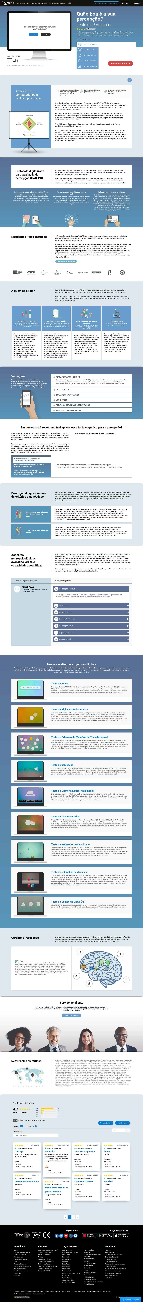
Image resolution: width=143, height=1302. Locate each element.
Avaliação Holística (44, 1259)
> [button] (77, 1217)
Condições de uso (19, 1291)
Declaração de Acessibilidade (23, 1294)
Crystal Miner (66, 1259)
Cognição (17, 1262)
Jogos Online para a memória (94, 1282)
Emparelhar (66, 1275)
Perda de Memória (20, 1264)
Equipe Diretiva (44, 1291)
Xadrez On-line (67, 1250)
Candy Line (87, 1268)
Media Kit (69, 1291)
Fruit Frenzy (66, 1255)
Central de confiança (39, 1294)
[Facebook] (56, 1236)
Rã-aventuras (88, 1265)
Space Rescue (67, 1278)
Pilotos (40, 1257)
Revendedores (109, 1252)
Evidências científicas (57, 3)
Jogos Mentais (89, 1284)
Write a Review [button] (123, 1123)
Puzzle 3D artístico (90, 1263)
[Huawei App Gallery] (89, 1235)
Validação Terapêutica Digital (48, 1250)
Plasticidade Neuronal (21, 1259)
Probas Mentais (110, 1259)
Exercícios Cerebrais (112, 1257)
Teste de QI (108, 1278)
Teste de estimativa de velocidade (70, 844)
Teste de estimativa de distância (69, 872)
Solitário (65, 1262)
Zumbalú (87, 1275)
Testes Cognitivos (23, 3)
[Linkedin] (75, 1236)
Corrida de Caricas (68, 1282)
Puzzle (86, 1270)
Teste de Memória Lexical (65, 816)
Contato (104, 1291)
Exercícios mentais (111, 1262)
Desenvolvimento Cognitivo (114, 1255)
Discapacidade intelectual (22, 1266)
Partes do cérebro (20, 1255)
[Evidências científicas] (71, 280)
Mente (16, 1250)
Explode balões (89, 1277)
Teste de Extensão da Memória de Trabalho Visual (79, 737)
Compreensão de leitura (113, 1271)
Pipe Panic (65, 1257)
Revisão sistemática (45, 1268)
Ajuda (109, 1291)
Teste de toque (59, 683)
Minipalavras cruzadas (70, 1252)
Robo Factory (66, 1264)
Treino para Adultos (44, 1264)
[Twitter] (61, 1236)
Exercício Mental (110, 1266)
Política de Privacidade (32, 1291)
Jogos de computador (45, 1252)
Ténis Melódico (89, 1250)
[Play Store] (105, 1235)
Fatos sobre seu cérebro (22, 1252)
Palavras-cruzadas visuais (71, 1273)
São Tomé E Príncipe (22, 1297)
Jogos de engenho (90, 1279)
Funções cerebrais (20, 1268)
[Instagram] (70, 1236)
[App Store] (121, 1235)
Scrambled (87, 1252)
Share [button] (19, 1164)
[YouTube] (66, 1236)
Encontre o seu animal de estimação (92, 1255)
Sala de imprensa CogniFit (58, 1291)
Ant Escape (66, 1266)
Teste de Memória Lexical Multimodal (72, 790)
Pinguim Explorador (90, 1272)
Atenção (17, 1275)
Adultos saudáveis (44, 1255)
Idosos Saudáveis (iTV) (46, 1262)
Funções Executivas (20, 1271)
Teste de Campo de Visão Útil (67, 901)
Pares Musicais (89, 1258)
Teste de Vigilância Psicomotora (69, 709)
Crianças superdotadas (113, 1273)
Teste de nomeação (62, 765)
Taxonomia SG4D (44, 1271)
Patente (107, 1250)
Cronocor (87, 1261)
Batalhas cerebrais (111, 1275)
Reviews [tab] (16, 1126)
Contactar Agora (71, 1015)
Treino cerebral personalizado (115, 1264)
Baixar (42, 65)
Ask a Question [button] (106, 1123)
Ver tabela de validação (66, 261)
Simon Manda (67, 1271)
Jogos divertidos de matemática (116, 1268)
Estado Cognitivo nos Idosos (47, 1266)
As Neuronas (18, 1257)
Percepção (17, 1273)
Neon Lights (66, 1268)
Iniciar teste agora (120, 63)
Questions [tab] (30, 1126)
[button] (28, 1166)
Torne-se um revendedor (94, 1291)
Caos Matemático (68, 1280)
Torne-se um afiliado (79, 1291)
